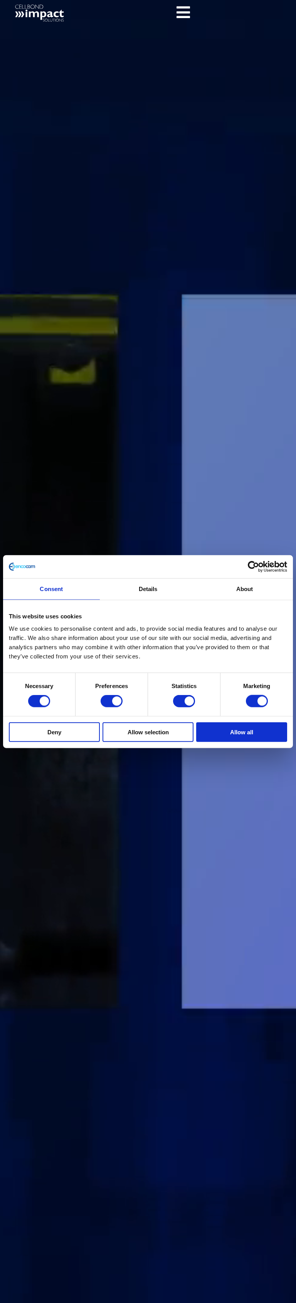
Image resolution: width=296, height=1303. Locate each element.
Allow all (241, 732)
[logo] (43, 6)
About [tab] (244, 589)
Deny (54, 732)
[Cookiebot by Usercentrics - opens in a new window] (253, 567)
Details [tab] (148, 589)
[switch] (112, 701)
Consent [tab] (51, 589)
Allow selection (148, 732)
